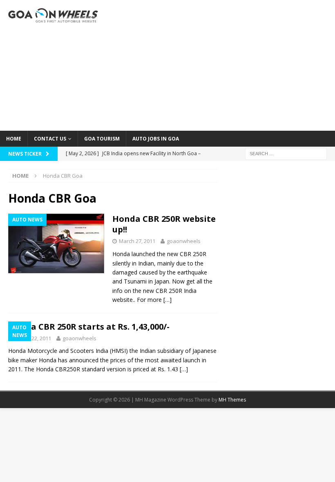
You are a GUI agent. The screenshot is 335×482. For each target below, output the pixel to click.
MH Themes (232, 399)
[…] (167, 299)
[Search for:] (286, 153)
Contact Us (50, 138)
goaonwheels (184, 241)
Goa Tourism (102, 138)
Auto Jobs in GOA (155, 138)
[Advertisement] (225, 65)
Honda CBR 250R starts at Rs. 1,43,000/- (89, 326)
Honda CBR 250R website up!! (164, 224)
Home (13, 138)
